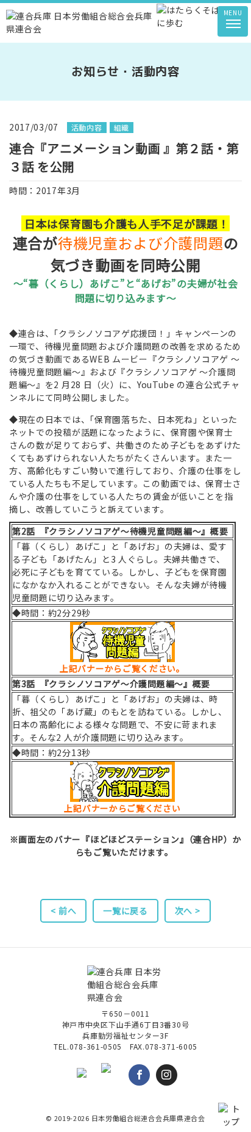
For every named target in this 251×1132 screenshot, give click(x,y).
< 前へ (63, 910)
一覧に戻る (125, 910)
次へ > (187, 910)
